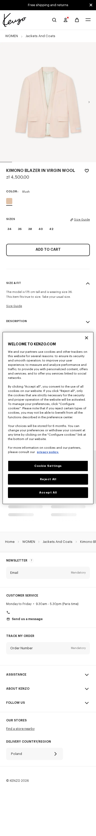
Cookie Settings (48, 466)
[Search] (54, 20)
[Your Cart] (77, 20)
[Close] (86, 338)
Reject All (48, 479)
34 (9, 229)
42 (51, 229)
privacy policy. (48, 452)
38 (30, 229)
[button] (48, 573)
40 (40, 229)
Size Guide (82, 219)
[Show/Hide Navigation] (88, 20)
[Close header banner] (91, 5)
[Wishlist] (87, 171)
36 (20, 229)
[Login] (65, 20)
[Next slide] (89, 102)
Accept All (48, 492)
